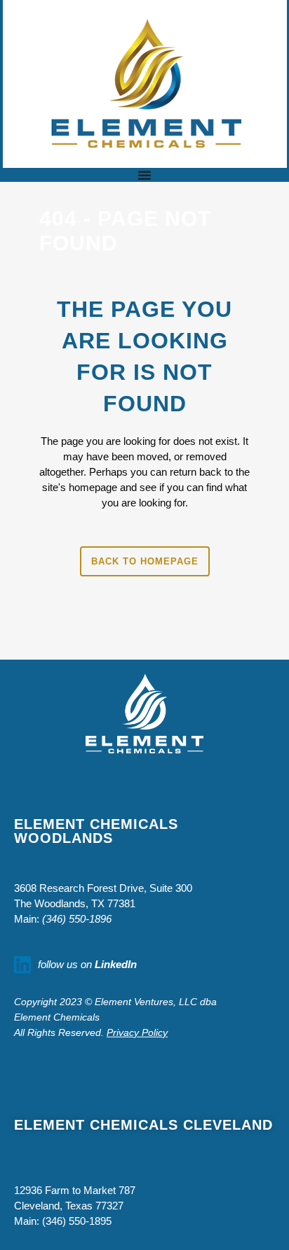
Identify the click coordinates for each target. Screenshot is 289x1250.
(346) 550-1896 (77, 919)
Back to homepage (145, 561)
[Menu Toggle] (144, 175)
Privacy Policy (137, 1032)
